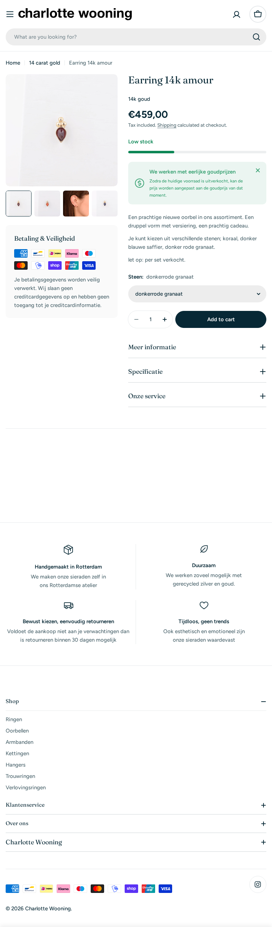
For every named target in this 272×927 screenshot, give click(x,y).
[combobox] (136, 36)
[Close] (258, 170)
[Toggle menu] (10, 14)
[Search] (256, 37)
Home (13, 63)
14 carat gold (44, 63)
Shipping (166, 125)
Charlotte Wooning (48, 908)
